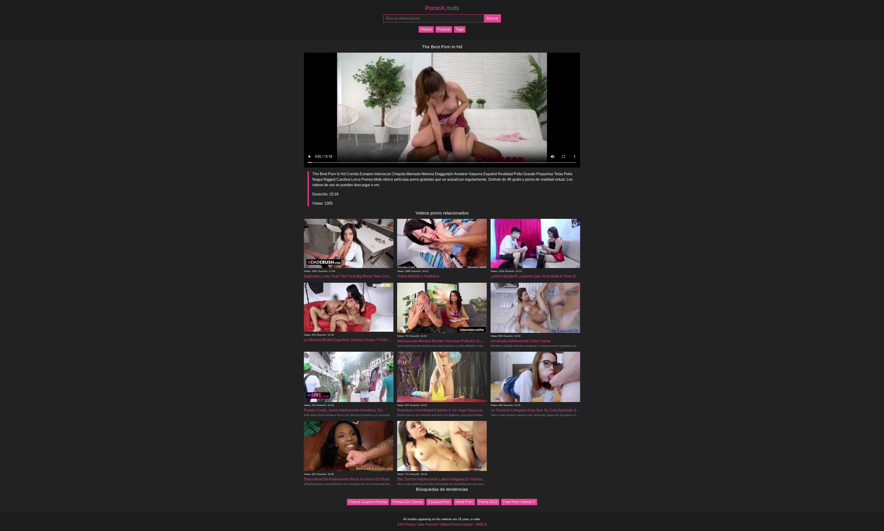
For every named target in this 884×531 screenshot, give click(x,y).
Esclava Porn (439, 502)
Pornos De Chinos (408, 502)
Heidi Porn (464, 502)
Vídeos (426, 29)
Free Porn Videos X (519, 502)
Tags (460, 29)
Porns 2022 (488, 502)
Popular (443, 29)
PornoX (442, 8)
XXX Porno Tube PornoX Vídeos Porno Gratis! (435, 524)
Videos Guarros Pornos (368, 502)
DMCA (481, 524)
